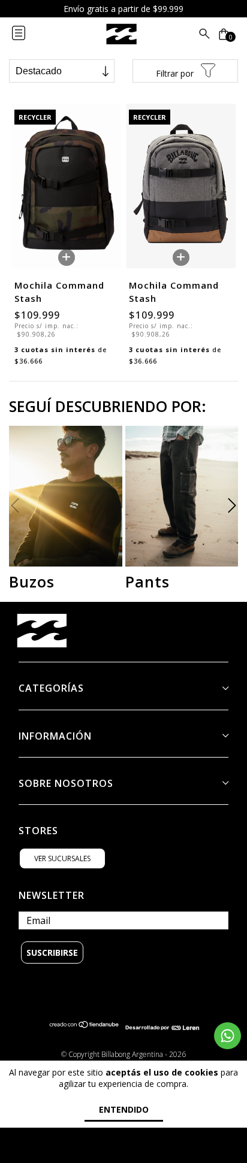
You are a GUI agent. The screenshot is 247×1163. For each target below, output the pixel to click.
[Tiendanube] (85, 1027)
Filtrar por (176, 73)
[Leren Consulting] (162, 1027)
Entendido (124, 1109)
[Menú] (28, 34)
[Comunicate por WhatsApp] (227, 1035)
